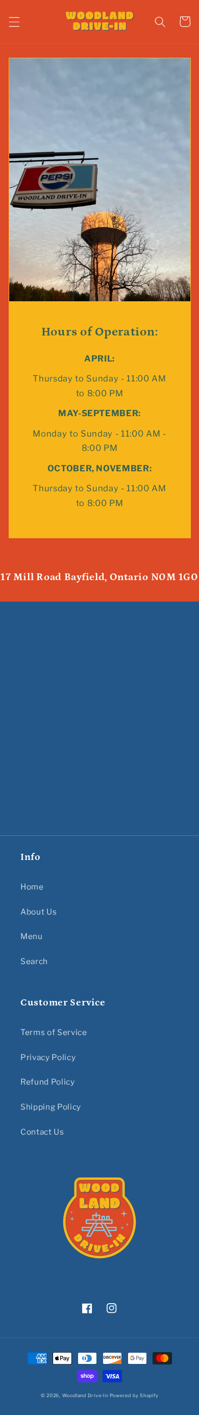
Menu (31, 936)
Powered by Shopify (134, 1395)
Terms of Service (53, 1032)
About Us (38, 912)
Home (32, 887)
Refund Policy (47, 1082)
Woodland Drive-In (85, 1395)
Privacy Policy (48, 1057)
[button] (14, 21)
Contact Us (42, 1132)
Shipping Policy (50, 1107)
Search (34, 961)
